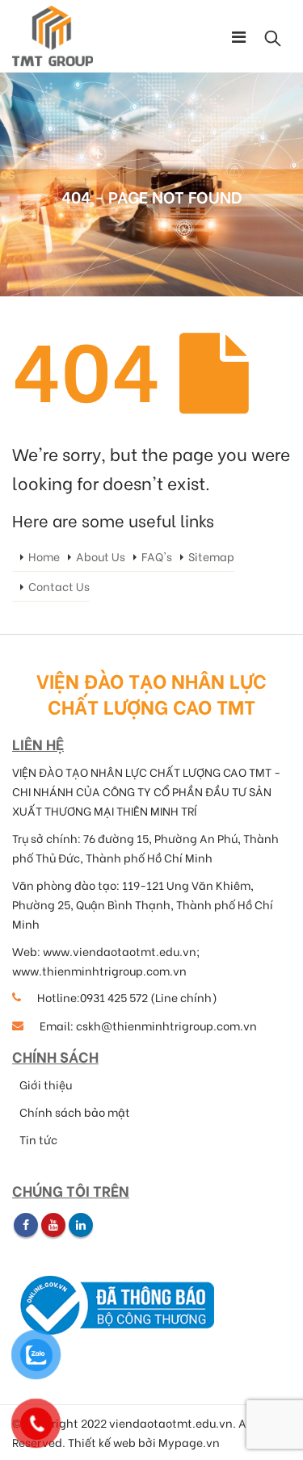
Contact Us (59, 586)
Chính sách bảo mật (74, 1112)
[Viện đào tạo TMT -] (52, 36)
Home (44, 556)
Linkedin (81, 1225)
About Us (100, 556)
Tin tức (38, 1139)
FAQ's (156, 556)
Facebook (26, 1225)
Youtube (53, 1225)
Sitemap (211, 556)
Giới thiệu (45, 1084)
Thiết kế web (102, 1442)
